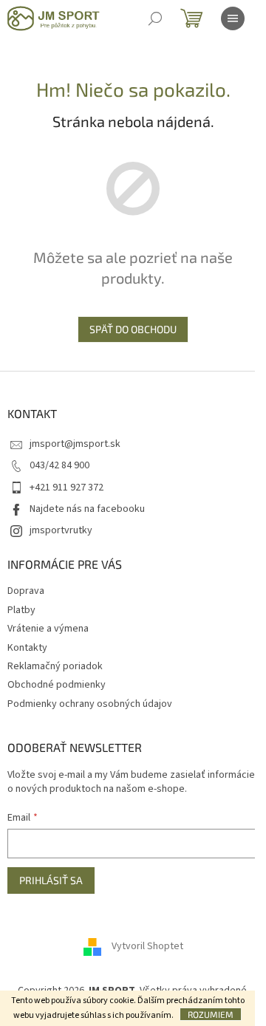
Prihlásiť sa (51, 880)
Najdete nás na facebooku (87, 509)
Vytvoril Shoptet (147, 946)
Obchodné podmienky (56, 684)
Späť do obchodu (133, 329)
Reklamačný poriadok (55, 666)
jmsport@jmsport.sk (75, 444)
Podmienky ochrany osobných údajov (89, 704)
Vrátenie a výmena (48, 628)
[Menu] (233, 18)
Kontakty (27, 647)
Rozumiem (210, 1014)
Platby (21, 610)
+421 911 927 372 (66, 487)
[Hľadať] (155, 18)
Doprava (25, 591)
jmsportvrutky (61, 530)
